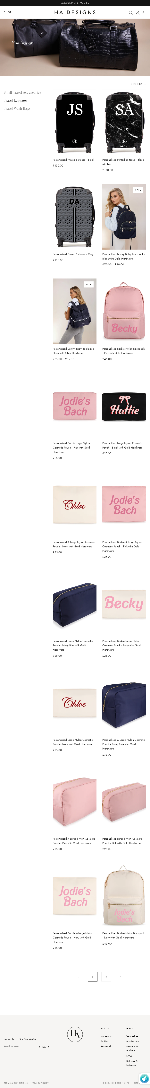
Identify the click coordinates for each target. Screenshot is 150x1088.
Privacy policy (40, 1083)
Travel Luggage (15, 100)
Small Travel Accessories (22, 92)
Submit (44, 1047)
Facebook (106, 1046)
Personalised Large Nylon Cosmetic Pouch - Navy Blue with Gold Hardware (73, 645)
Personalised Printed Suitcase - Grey (73, 254)
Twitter (104, 1041)
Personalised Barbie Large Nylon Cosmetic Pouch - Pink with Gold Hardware (71, 447)
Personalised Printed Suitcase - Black (73, 160)
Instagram (106, 1035)
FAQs (129, 1055)
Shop (8, 12)
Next (120, 976)
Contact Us (132, 1035)
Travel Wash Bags (17, 108)
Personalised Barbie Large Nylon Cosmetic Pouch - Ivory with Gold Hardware (121, 645)
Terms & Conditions (16, 1083)
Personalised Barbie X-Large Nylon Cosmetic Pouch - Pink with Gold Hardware (122, 546)
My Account (132, 1041)
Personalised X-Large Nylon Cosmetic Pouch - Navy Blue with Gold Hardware (123, 744)
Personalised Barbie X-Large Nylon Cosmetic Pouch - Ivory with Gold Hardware (72, 937)
